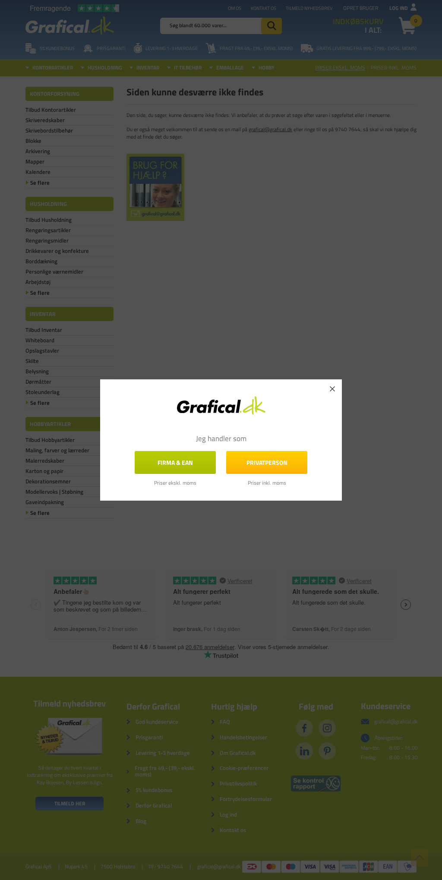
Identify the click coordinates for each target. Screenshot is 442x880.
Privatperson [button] (266, 462)
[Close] (332, 388)
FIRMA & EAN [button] (175, 462)
